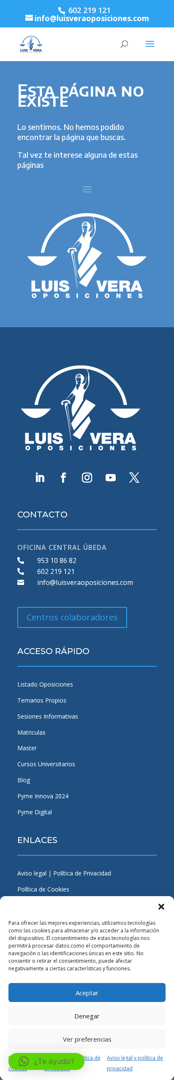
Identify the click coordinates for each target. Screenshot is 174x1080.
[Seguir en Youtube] (111, 478)
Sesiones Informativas (47, 716)
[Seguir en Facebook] (63, 478)
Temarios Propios (41, 700)
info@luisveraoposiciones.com (85, 582)
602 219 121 (56, 571)
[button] (161, 906)
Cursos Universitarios (46, 764)
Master (27, 748)
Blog (23, 780)
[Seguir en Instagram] (87, 478)
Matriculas (31, 732)
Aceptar (87, 992)
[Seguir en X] (134, 478)
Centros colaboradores (72, 617)
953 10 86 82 (56, 560)
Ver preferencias (87, 1039)
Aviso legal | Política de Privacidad (64, 873)
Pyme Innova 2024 (42, 796)
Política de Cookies (43, 889)
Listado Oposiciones (45, 684)
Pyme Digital (34, 812)
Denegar (87, 1016)
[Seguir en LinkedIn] (40, 478)
